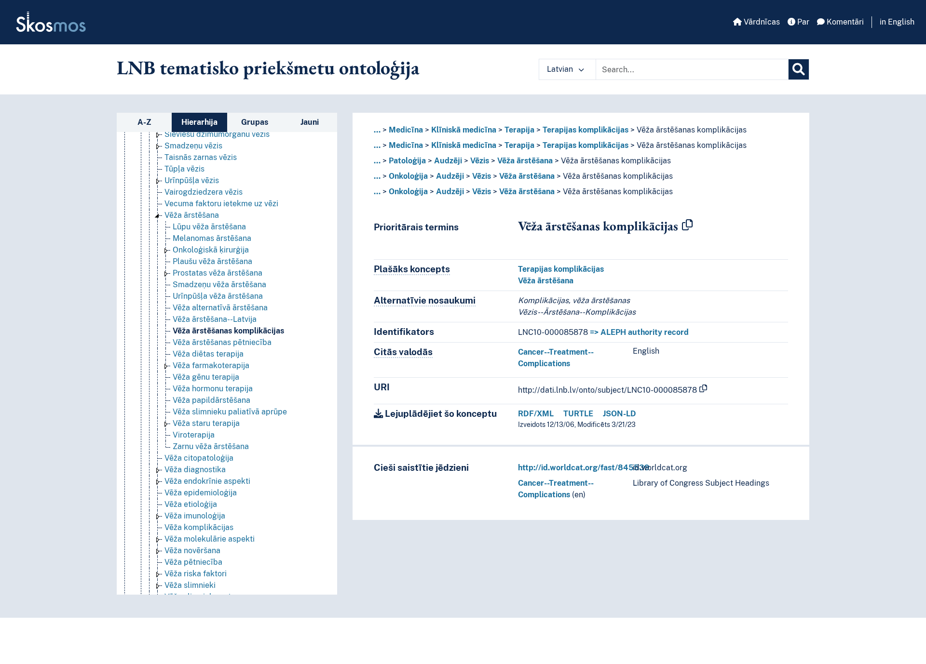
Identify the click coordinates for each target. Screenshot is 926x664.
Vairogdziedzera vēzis (203, 192)
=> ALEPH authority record (639, 332)
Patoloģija (407, 160)
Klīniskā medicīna (463, 129)
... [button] (377, 129)
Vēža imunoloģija (194, 515)
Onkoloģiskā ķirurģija (211, 249)
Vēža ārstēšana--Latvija (215, 319)
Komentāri (844, 22)
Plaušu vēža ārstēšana (212, 261)
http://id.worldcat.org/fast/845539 (584, 467)
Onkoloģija (408, 176)
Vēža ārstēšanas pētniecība (222, 342)
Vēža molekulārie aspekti (209, 539)
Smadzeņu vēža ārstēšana (219, 284)
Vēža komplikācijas (198, 527)
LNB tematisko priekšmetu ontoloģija (268, 67)
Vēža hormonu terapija (213, 388)
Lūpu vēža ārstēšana (209, 226)
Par (802, 22)
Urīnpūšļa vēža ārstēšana (218, 296)
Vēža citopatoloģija (198, 458)
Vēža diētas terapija (208, 354)
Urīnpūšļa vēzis (191, 180)
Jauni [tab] (309, 122)
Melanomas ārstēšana (212, 238)
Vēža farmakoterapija (211, 365)
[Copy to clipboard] (687, 225)
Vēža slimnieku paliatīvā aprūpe (230, 411)
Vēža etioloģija (190, 504)
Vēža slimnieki (190, 585)
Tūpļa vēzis (184, 168)
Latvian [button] (561, 69)
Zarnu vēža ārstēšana (211, 446)
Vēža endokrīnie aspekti (207, 481)
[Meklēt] (798, 69)
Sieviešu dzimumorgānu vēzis (217, 134)
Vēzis (479, 160)
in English (897, 22)
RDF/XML (536, 413)
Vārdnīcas (761, 22)
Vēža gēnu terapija (206, 377)
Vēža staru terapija (206, 423)
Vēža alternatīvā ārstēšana (220, 307)
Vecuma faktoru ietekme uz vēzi (221, 203)
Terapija (519, 129)
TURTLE (578, 413)
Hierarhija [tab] (199, 122)
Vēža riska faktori (195, 573)
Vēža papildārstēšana (211, 400)
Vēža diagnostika (195, 469)
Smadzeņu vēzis (193, 145)
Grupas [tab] (254, 122)
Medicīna (406, 129)
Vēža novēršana (192, 550)
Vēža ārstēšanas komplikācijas (228, 330)
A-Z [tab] (144, 122)
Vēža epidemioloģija (200, 492)
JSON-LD (619, 413)
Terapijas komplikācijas (585, 129)
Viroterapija (194, 434)
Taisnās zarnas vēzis (200, 157)
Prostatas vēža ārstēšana (217, 273)
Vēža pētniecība (193, 562)
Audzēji (448, 160)
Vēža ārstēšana (191, 215)
